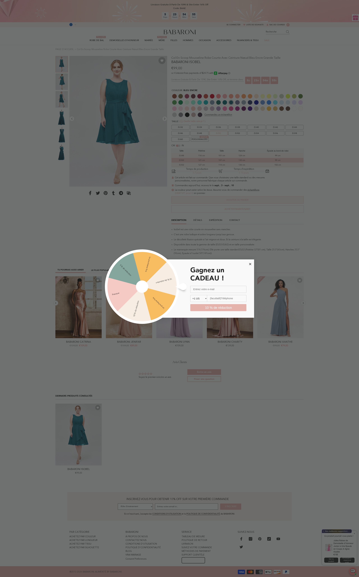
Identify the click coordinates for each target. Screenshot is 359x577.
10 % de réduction (218, 307)
